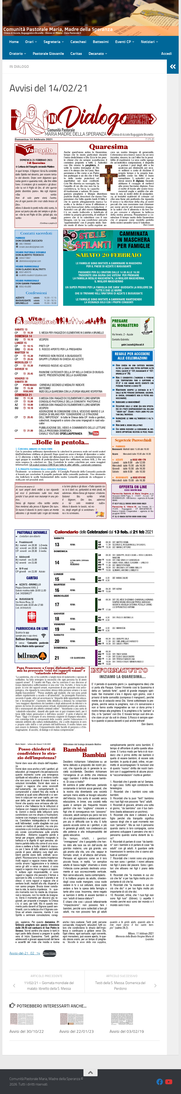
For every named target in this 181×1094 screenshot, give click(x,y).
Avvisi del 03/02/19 (127, 1031)
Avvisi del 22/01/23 (76, 1031)
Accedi (166, 53)
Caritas (76, 53)
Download (49, 953)
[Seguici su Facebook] (159, 1082)
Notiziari (148, 41)
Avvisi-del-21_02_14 (24, 953)
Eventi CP (123, 41)
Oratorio (16, 53)
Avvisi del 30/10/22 (26, 1031)
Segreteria (52, 41)
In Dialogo (19, 66)
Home (14, 41)
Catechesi (78, 41)
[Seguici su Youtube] (168, 1082)
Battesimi (101, 41)
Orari (29, 41)
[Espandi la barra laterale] (173, 67)
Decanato (96, 53)
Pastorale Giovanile (48, 53)
